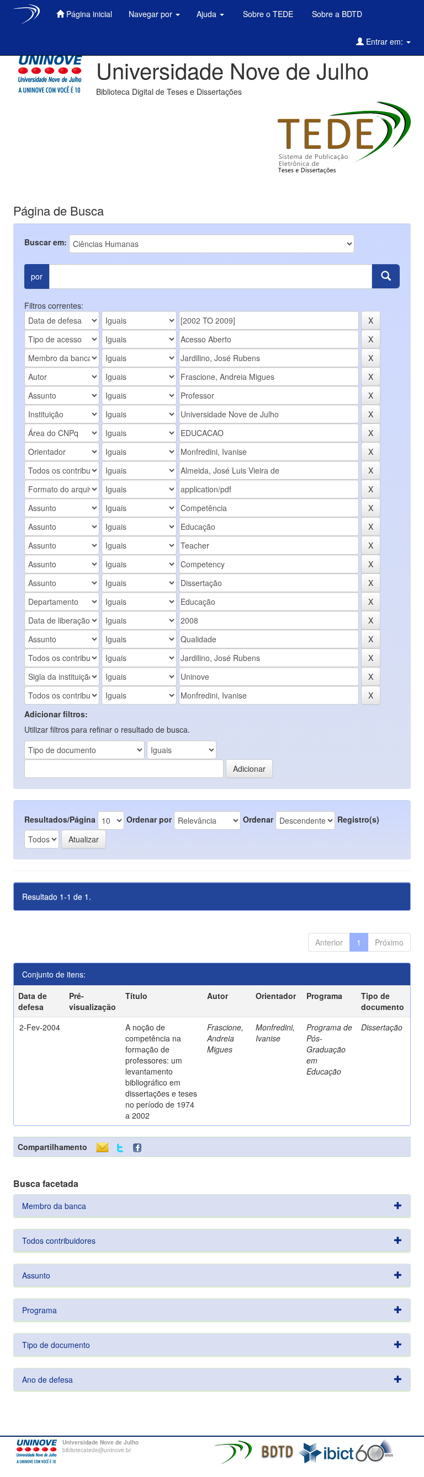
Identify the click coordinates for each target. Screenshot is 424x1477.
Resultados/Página (60, 819)
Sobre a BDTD (336, 13)
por (37, 276)
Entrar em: (384, 41)
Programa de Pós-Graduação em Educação (329, 1049)
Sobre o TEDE (267, 13)
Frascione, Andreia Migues (225, 1038)
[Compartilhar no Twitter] (120, 1148)
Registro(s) (358, 819)
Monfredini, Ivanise (275, 1033)
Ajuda (208, 13)
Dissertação (381, 1027)
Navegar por (151, 13)
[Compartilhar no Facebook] (140, 1148)
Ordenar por (149, 819)
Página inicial (88, 13)
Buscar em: (45, 242)
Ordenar (258, 819)
